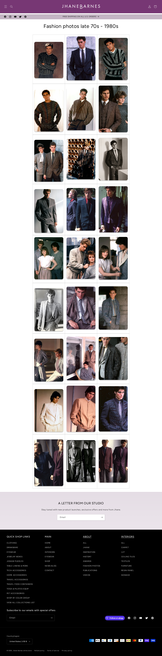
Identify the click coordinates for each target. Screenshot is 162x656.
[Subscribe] (102, 517)
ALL (85, 543)
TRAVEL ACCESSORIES (17, 579)
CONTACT (49, 570)
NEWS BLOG (50, 566)
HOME (48, 543)
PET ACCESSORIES (15, 593)
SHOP (47, 561)
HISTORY (87, 557)
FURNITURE (126, 566)
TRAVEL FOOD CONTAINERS (20, 584)
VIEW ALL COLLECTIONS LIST (21, 602)
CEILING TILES (128, 557)
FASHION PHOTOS (91, 566)
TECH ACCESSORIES (16, 570)
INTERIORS (50, 552)
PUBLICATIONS (90, 570)
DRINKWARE (12, 547)
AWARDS (87, 561)
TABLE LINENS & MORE (17, 566)
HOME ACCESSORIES (17, 575)
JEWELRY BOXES (15, 557)
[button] (5, 6)
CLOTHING (12, 543)
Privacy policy (67, 650)
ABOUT (48, 547)
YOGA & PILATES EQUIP (18, 589)
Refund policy (39, 650)
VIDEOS (86, 575)
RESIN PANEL (127, 570)
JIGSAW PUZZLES (15, 561)
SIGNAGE (125, 575)
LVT (123, 552)
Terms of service (53, 650)
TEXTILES (125, 561)
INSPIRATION (89, 552)
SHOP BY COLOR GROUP (18, 598)
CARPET (125, 547)
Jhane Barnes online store (22, 650)
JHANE (86, 547)
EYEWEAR (11, 552)
